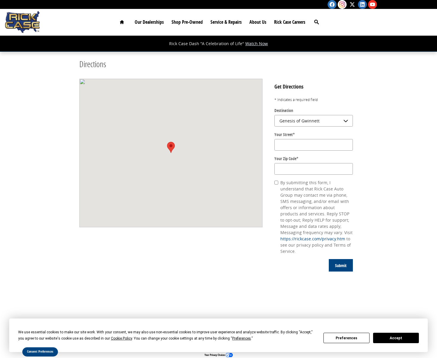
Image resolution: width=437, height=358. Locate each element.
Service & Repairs (226, 22)
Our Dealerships (149, 22)
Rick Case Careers (289, 22)
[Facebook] (332, 4)
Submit (341, 265)
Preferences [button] (241, 338)
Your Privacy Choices (215, 355)
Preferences (346, 338)
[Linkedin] (362, 4)
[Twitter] (352, 4)
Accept (396, 338)
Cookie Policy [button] (121, 338)
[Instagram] (342, 4)
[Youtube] (372, 4)
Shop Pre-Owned (187, 22)
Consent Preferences (40, 351)
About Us (257, 22)
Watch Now (256, 43)
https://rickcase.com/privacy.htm (312, 239)
